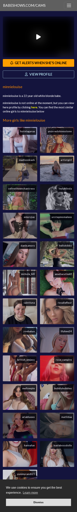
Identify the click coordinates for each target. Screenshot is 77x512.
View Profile (40, 74)
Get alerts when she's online (40, 63)
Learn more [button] (30, 492)
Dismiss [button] (38, 502)
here (34, 107)
